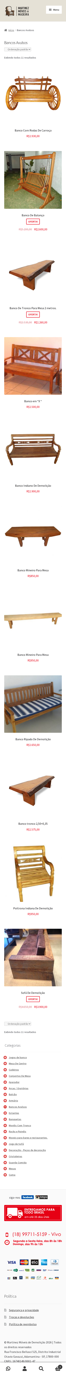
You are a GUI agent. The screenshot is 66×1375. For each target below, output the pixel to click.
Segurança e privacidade (24, 1310)
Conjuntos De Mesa (20, 1076)
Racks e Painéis (17, 1131)
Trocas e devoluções (21, 1317)
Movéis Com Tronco (20, 1125)
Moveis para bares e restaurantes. (28, 1137)
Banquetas (15, 1119)
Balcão (13, 1094)
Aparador (14, 1082)
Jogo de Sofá (16, 1144)
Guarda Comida (18, 1162)
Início (11, 30)
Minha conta (24, 1369)
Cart (55, 1365)
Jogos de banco (18, 1057)
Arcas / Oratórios (18, 1088)
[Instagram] (41, 1197)
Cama (12, 1174)
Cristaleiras (15, 1156)
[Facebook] (27, 1197)
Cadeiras (14, 1069)
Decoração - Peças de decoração (27, 1150)
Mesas (12, 1168)
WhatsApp (8, 1369)
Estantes (14, 1113)
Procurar (41, 1369)
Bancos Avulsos (18, 1106)
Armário (13, 1100)
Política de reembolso (23, 1324)
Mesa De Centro (17, 1063)
